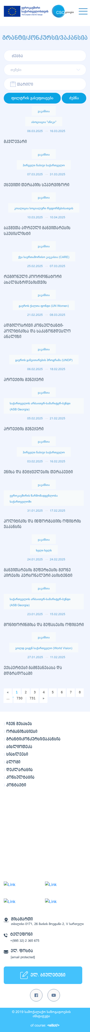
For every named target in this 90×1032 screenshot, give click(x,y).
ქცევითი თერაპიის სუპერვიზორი (36, 185)
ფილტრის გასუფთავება (32, 98)
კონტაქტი (16, 785)
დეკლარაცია (19, 770)
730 (19, 698)
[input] (45, 84)
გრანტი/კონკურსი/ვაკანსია (33, 739)
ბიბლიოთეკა (19, 747)
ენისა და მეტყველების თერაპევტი (38, 472)
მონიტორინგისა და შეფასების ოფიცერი (44, 625)
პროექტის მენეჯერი (24, 380)
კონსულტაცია (20, 777)
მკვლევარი (15, 142)
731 (33, 698)
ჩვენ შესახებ (19, 724)
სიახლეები (17, 754)
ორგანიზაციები (21, 731)
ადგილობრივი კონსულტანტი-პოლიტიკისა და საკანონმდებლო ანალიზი (37, 331)
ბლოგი (13, 762)
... (8, 698)
